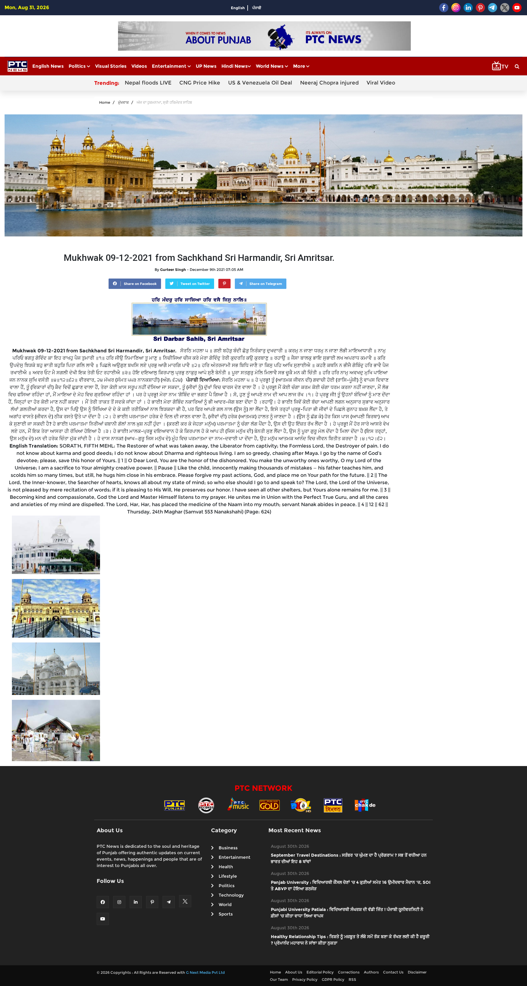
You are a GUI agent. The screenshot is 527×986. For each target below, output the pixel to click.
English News (48, 66)
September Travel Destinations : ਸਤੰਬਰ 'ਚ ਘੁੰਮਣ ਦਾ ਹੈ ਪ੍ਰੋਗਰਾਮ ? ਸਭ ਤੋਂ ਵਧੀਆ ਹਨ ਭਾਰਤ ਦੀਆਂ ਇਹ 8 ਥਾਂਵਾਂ (349, 858)
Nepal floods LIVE (148, 83)
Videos (139, 66)
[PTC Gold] (269, 805)
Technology (231, 895)
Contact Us (393, 972)
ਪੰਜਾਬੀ (256, 7)
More (299, 66)
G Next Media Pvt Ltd (205, 972)
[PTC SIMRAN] (333, 805)
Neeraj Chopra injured (329, 83)
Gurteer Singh (173, 269)
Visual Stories (111, 66)
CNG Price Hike (199, 83)
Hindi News (234, 66)
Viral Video (381, 83)
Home (104, 102)
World (225, 904)
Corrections (349, 972)
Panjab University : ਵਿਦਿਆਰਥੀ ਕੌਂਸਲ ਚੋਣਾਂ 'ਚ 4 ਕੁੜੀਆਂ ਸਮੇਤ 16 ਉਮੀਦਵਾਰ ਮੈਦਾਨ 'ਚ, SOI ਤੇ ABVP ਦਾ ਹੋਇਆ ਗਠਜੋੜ (351, 885)
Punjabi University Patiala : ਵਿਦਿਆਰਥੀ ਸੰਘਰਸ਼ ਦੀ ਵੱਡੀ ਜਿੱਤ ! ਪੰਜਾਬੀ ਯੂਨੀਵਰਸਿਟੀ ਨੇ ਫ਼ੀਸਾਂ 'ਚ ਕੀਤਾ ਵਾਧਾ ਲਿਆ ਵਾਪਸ (347, 913)
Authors (371, 972)
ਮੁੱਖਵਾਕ (123, 102)
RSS (352, 979)
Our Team (279, 979)
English (238, 7)
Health (226, 866)
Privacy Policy (304, 979)
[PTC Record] (206, 805)
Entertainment (170, 66)
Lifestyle (228, 876)
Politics (78, 66)
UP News (206, 66)
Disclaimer (417, 972)
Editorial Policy (320, 972)
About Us (293, 972)
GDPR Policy (333, 979)
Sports (226, 914)
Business (228, 848)
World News (270, 66)
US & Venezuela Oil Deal (260, 83)
